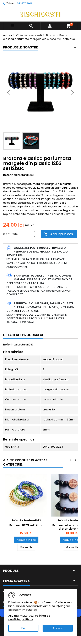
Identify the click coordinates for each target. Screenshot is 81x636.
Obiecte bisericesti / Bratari (57, 214)
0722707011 (24, 3)
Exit (23, 628)
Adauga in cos (58, 234)
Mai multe (27, 547)
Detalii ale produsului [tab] (23, 335)
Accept (58, 628)
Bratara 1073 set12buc (26, 525)
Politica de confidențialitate (29, 617)
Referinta (10, 175)
